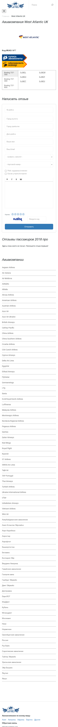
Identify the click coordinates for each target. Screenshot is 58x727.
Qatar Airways (8, 437)
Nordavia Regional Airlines (13, 421)
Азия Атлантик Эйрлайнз (13, 525)
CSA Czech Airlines (10, 350)
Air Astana (6, 273)
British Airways (8, 322)
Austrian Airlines (9, 306)
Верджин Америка (10, 563)
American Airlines (9, 300)
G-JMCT (23, 81)
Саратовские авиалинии (12, 651)
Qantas (5, 432)
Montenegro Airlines (10, 415)
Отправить (29, 227)
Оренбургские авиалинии (13, 635)
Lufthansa (6, 404)
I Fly (3, 388)
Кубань (5, 607)
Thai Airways (7, 481)
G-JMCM (42, 72)
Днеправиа (7, 591)
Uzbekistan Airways (10, 503)
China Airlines (7, 333)
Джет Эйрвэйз (8, 585)
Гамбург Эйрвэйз (9, 580)
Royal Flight (7, 448)
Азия (4, 720)
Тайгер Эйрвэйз (9, 657)
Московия (6, 618)
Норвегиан (6, 629)
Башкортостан (8, 547)
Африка (20, 720)
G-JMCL (23, 72)
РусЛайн (6, 646)
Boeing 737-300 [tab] (9, 74)
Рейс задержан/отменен (17, 171)
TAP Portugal (7, 476)
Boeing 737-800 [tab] (9, 86)
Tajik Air (5, 470)
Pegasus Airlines (9, 426)
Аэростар (6, 536)
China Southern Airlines (11, 339)
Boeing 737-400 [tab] (9, 80)
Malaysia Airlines (9, 410)
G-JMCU (42, 81)
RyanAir (5, 454)
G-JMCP (42, 77)
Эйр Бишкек (7, 668)
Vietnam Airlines (9, 509)
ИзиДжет (6, 602)
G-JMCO (23, 77)
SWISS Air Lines (8, 465)
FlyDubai (5, 377)
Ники (4, 624)
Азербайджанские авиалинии (15, 520)
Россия (5, 640)
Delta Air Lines (8, 361)
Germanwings (8, 382)
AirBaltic (5, 284)
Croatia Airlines (8, 344)
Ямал (4, 679)
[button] (7, 179)
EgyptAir (5, 366)
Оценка (7, 214)
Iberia (4, 393)
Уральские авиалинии (11, 662)
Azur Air (5, 311)
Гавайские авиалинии (11, 569)
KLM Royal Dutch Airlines (12, 399)
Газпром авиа (8, 574)
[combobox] (29, 157)
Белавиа (6, 552)
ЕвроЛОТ (6, 596)
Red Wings (6, 443)
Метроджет (7, 613)
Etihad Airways (8, 372)
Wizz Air (5, 514)
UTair (4, 498)
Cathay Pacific (8, 328)
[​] (29, 194)
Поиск (52, 4)
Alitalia (5, 289)
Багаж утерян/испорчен (17, 174)
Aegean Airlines (8, 267)
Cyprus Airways (8, 355)
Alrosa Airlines (8, 295)
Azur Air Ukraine (8, 317)
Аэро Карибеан (8, 531)
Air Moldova (7, 278)
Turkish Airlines (8, 487)
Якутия (5, 673)
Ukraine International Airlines (14, 492)
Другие (37, 720)
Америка (12, 720)
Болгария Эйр (8, 558)
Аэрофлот (6, 541)
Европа (29, 720)
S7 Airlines (6, 459)
